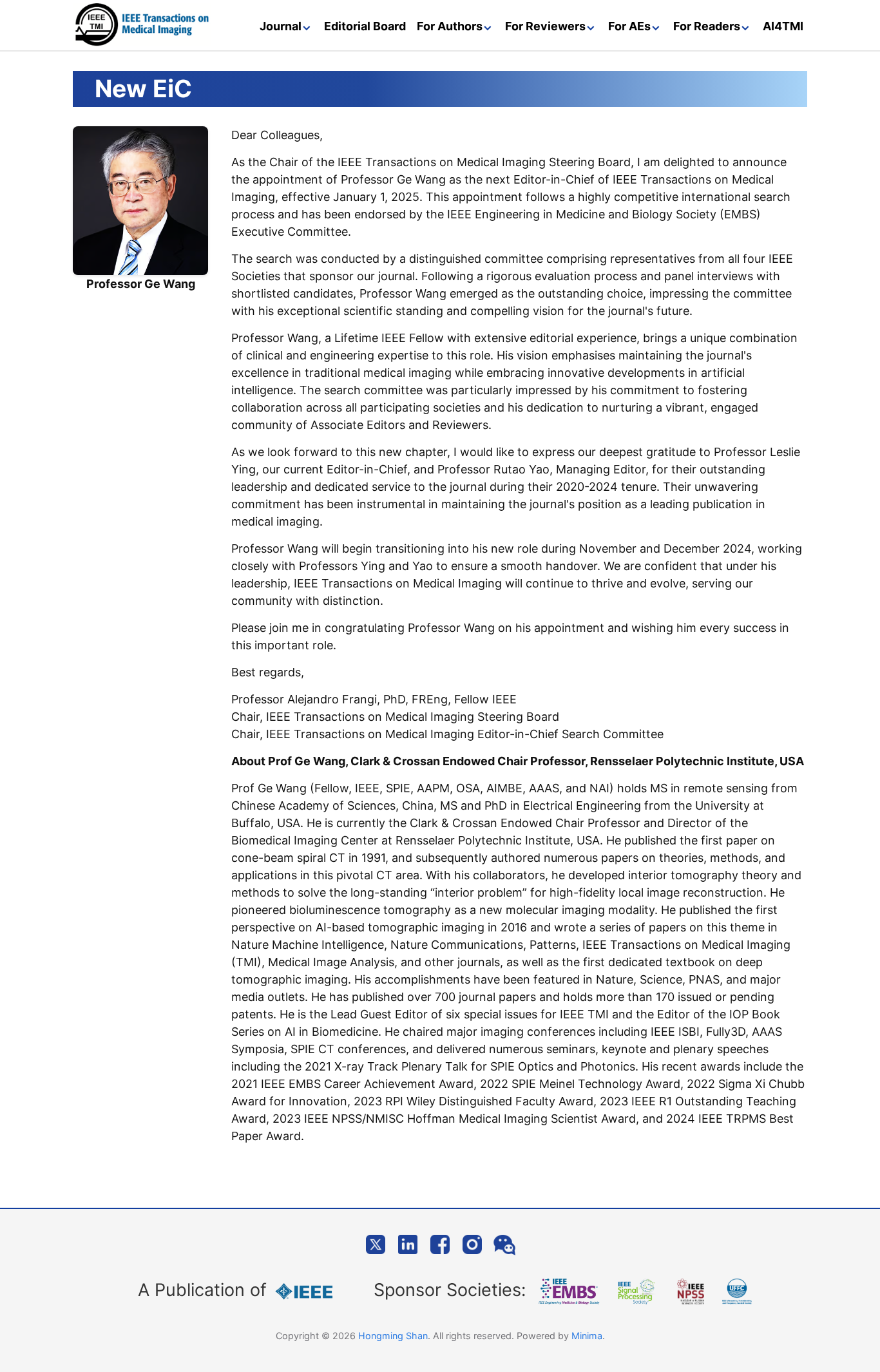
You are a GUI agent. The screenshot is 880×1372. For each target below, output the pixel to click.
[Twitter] (375, 1244)
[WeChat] (504, 1244)
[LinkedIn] (408, 1244)
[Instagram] (472, 1244)
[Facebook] (440, 1244)
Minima (586, 1335)
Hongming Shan (393, 1335)
